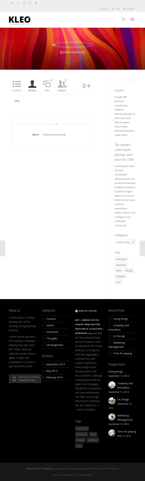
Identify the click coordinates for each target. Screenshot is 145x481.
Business (121, 264)
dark (118, 270)
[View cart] (123, 18)
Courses (51, 318)
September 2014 (55, 364)
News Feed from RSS (87, 311)
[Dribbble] (24, 3)
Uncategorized (55, 345)
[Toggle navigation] (132, 19)
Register (131, 8)
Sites (48, 85)
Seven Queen (110, 468)
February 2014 (54, 377)
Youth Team (121, 135)
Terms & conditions (63, 475)
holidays (120, 276)
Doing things (120, 318)
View (16, 101)
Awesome (121, 259)
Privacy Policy (85, 475)
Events (50, 325)
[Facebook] (18, 3)
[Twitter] (12, 3)
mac (118, 282)
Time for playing (122, 353)
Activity (16, 90)
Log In (117, 8)
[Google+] (30, 3)
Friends (62, 85)
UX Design (119, 336)
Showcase (52, 331)
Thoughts (52, 338)
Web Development (125, 130)
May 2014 (51, 370)
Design (129, 270)
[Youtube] (36, 3)
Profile (32, 90)
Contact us (103, 8)
